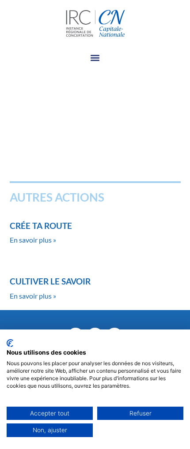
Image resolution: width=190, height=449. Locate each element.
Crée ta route (41, 226)
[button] (95, 58)
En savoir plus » (33, 240)
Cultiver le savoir (50, 281)
